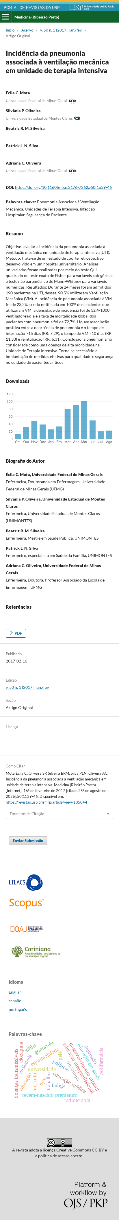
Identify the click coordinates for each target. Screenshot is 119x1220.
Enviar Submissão (28, 840)
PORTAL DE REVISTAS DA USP (32, 8)
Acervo (27, 30)
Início (10, 30)
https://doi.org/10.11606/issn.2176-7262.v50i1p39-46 (63, 187)
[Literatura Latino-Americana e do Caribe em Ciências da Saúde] (26, 889)
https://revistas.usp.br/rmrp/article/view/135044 (46, 802)
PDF (18, 633)
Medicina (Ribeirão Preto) (36, 17)
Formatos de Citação (27, 813)
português (18, 1009)
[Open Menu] (6, 17)
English (15, 992)
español (16, 1000)
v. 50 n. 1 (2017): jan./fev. (61, 30)
